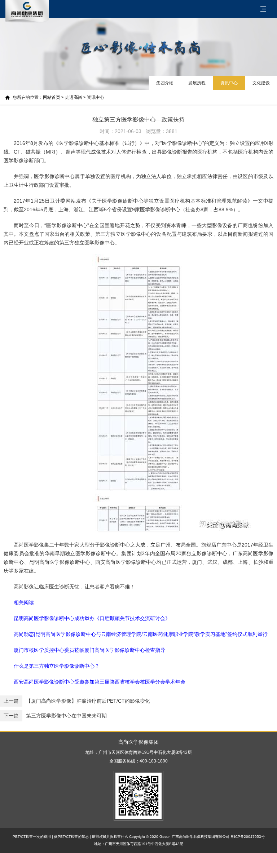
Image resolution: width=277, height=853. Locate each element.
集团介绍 (164, 82)
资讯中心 (229, 82)
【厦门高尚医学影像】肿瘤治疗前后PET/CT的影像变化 (77, 701)
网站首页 (51, 97)
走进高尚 (73, 97)
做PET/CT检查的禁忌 (71, 837)
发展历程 (197, 82)
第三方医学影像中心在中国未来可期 (55, 716)
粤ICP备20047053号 (247, 837)
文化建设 (261, 82)
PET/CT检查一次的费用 (32, 837)
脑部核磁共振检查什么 (110, 837)
